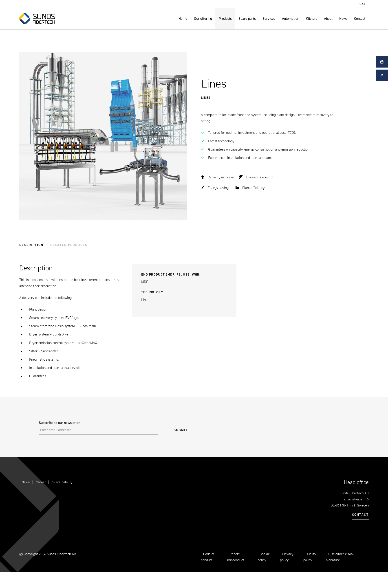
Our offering (203, 18)
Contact (359, 18)
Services (268, 18)
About (328, 18)
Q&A (362, 4)
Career (41, 482)
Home (183, 18)
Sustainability (62, 482)
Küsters (311, 18)
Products (225, 18)
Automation (290, 18)
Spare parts (247, 18)
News (343, 18)
